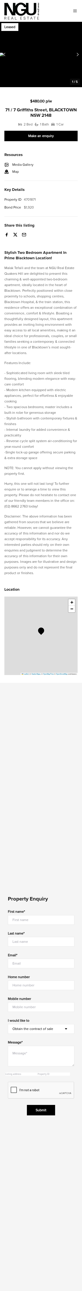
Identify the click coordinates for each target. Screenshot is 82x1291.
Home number (19, 977)
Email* (12, 955)
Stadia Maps (35, 674)
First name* (16, 911)
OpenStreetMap (61, 674)
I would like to (19, 1020)
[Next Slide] (77, 54)
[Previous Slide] (4, 54)
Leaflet (25, 674)
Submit (41, 1110)
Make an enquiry (41, 136)
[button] (41, 54)
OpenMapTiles (48, 674)
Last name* (16, 933)
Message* (15, 1042)
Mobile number (19, 999)
